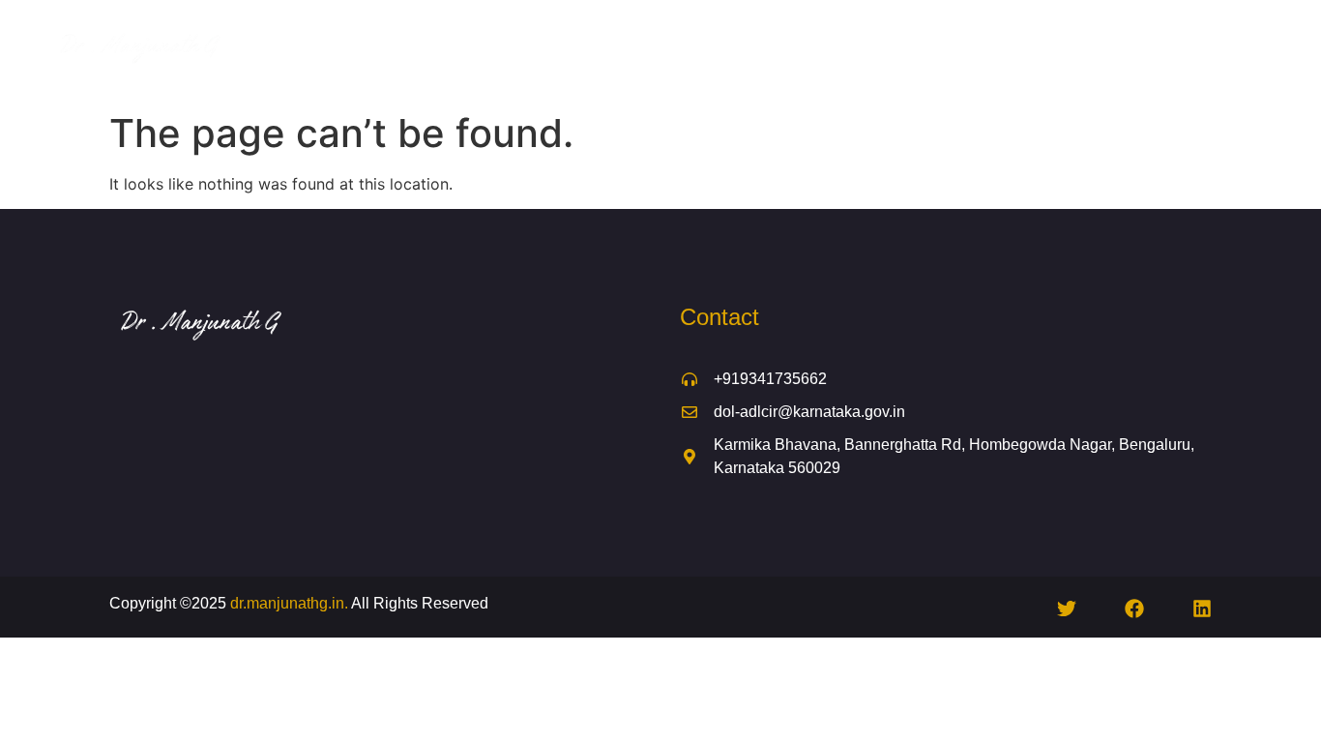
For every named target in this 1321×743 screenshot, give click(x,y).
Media (1035, 51)
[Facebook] (1134, 608)
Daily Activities (840, 51)
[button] (850, 51)
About (500, 51)
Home (430, 51)
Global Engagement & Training (655, 51)
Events (961, 51)
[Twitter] (1066, 608)
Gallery (1110, 51)
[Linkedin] (1202, 608)
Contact (1191, 51)
